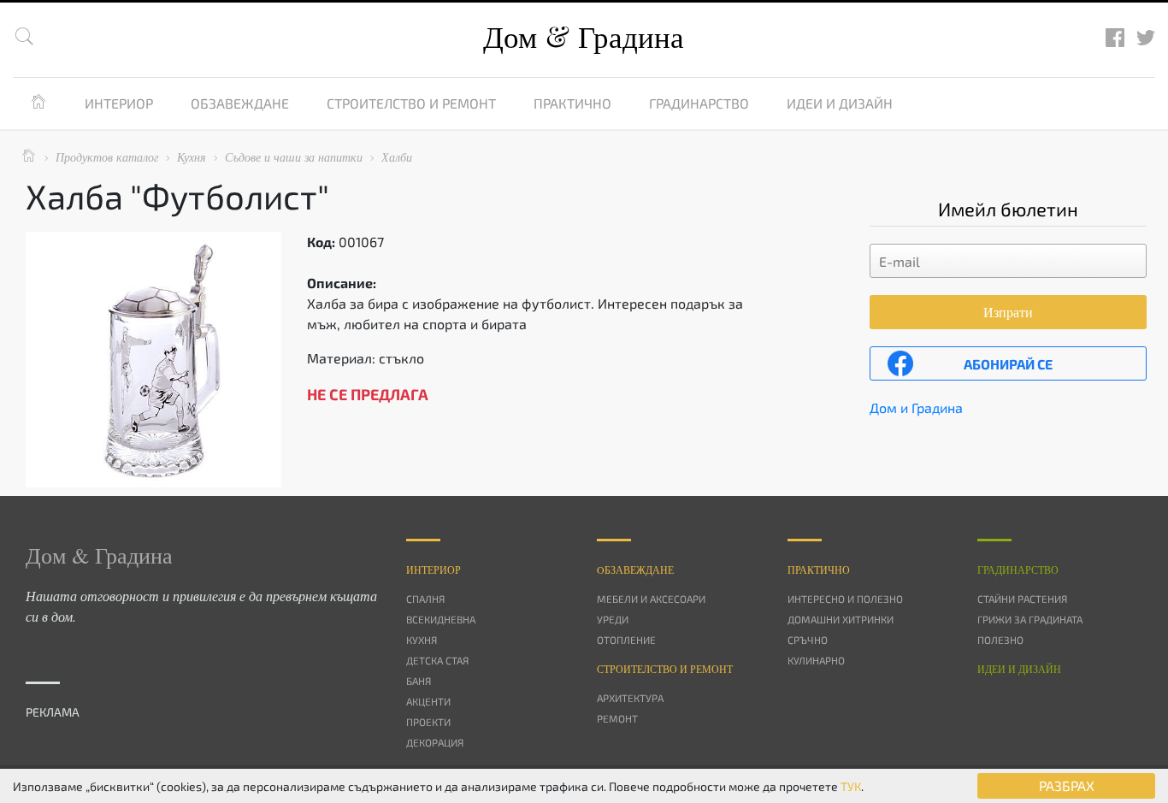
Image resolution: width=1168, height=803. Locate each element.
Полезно (1000, 640)
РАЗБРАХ (1066, 785)
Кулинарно (816, 660)
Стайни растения (1022, 599)
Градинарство (699, 103)
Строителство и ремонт (411, 103)
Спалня (425, 599)
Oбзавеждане (635, 569)
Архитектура (630, 698)
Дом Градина (583, 36)
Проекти (428, 722)
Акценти (428, 701)
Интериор (119, 103)
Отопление (626, 640)
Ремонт (617, 718)
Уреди (612, 619)
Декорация (434, 742)
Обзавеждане (240, 103)
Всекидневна (440, 619)
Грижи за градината (1029, 619)
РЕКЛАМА (53, 712)
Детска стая (437, 660)
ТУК (851, 786)
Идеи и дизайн (840, 103)
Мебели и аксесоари (651, 599)
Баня (418, 681)
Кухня (421, 640)
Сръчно (808, 640)
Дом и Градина (916, 407)
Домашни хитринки (841, 619)
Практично (572, 103)
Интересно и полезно (845, 599)
